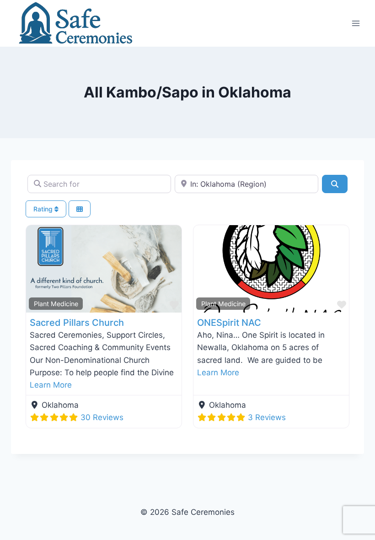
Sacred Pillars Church (77, 322)
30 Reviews (101, 417)
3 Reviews (267, 417)
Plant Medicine (56, 304)
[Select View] (80, 208)
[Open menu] (355, 23)
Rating (43, 209)
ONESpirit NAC (229, 322)
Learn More (51, 384)
